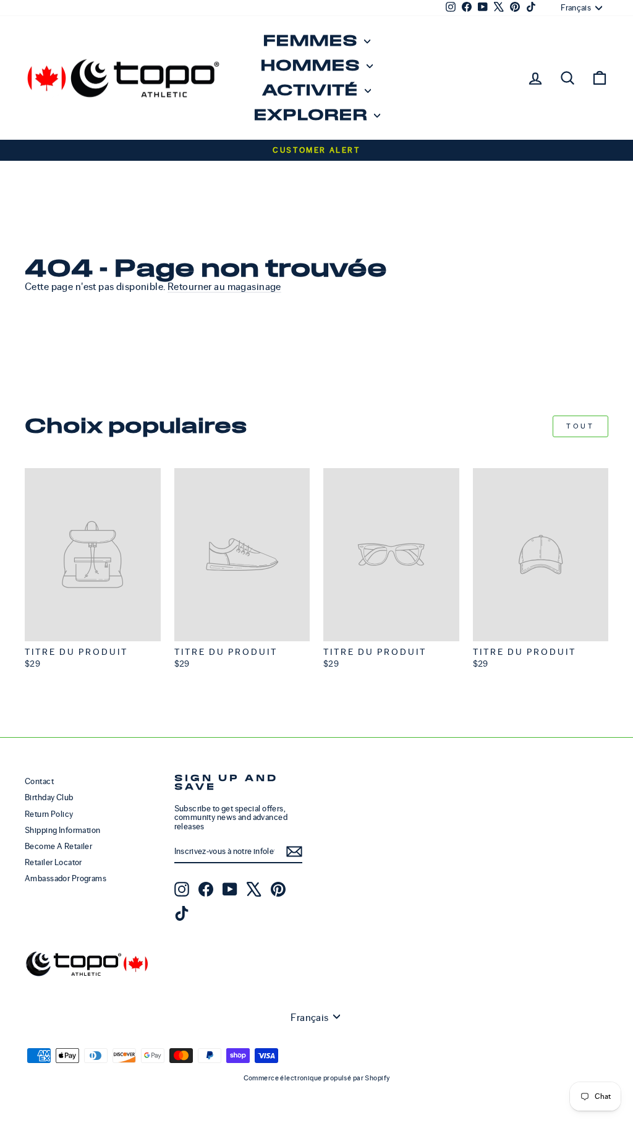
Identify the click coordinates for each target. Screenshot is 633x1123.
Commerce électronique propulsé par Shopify (317, 1078)
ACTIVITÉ (312, 90)
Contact (39, 781)
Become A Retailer (58, 846)
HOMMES (311, 66)
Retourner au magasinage (224, 286)
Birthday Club (49, 797)
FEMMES (312, 41)
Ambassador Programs (65, 878)
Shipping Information (63, 830)
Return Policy (49, 814)
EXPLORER (312, 115)
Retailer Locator (53, 862)
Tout (580, 426)
